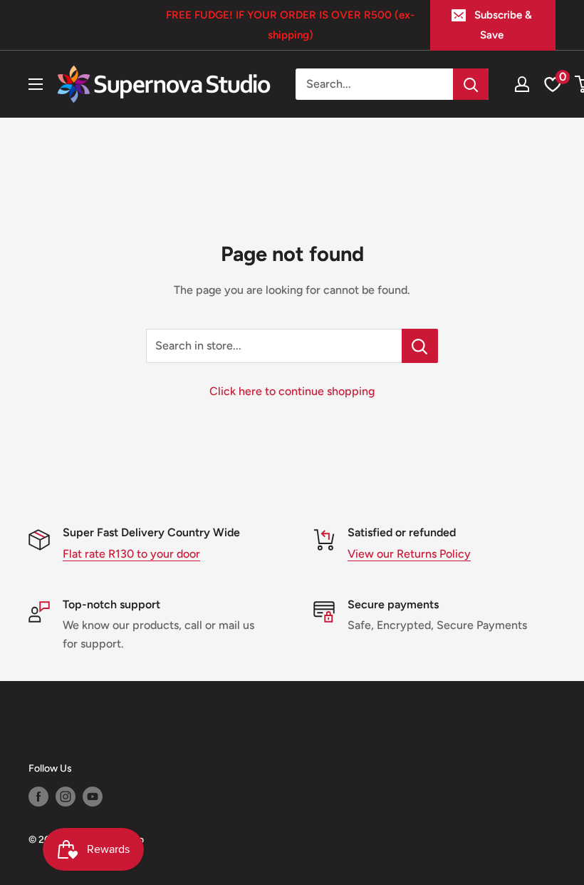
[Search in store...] (420, 346)
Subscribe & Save (503, 25)
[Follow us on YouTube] (93, 797)
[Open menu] (35, 84)
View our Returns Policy (409, 554)
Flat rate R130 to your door (131, 554)
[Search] (471, 84)
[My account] (522, 84)
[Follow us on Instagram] (65, 797)
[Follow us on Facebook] (38, 797)
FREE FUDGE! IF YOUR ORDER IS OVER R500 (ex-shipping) (290, 25)
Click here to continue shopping (292, 391)
